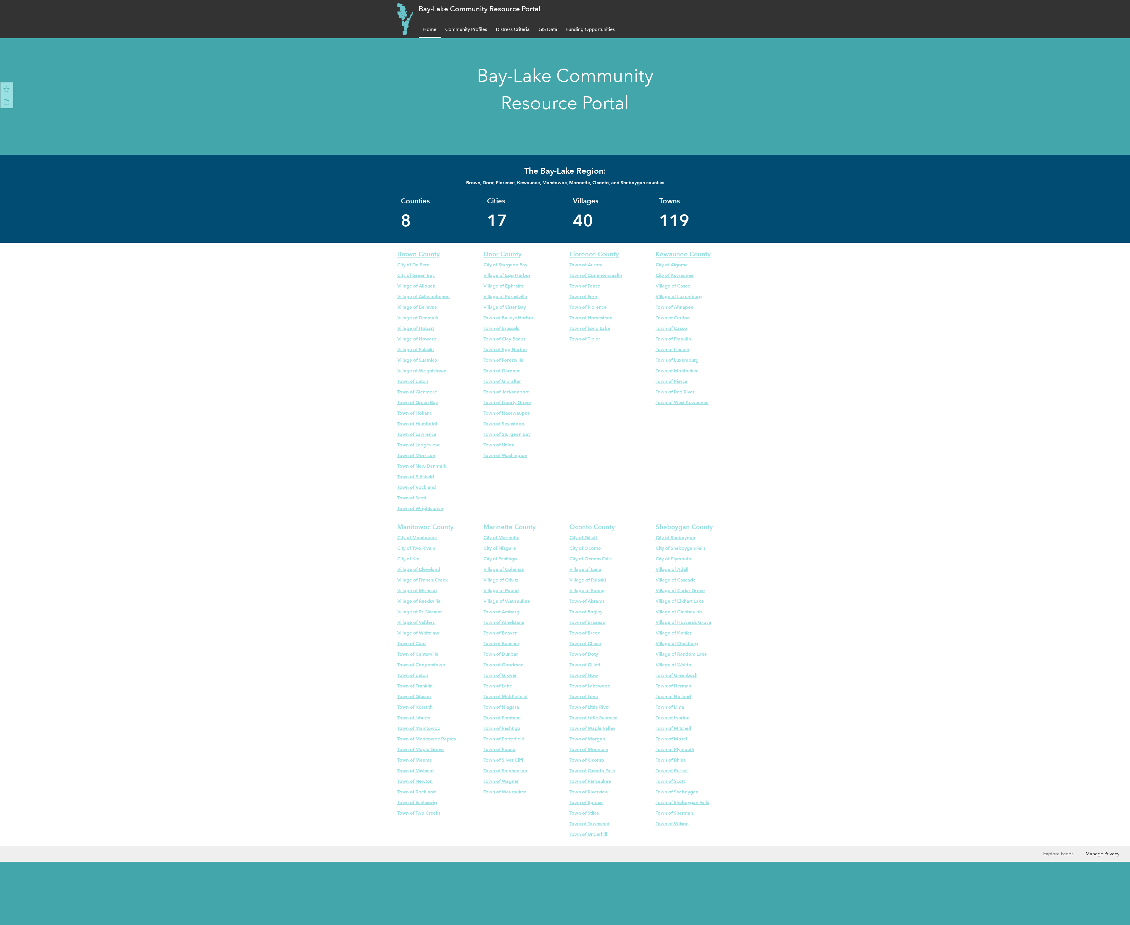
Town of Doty (583, 654)
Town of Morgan (587, 739)
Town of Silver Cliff (503, 760)
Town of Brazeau (587, 622)
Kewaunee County (683, 254)
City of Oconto (585, 548)
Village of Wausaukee (506, 601)
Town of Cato (411, 643)
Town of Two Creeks (419, 813)
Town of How (583, 675)
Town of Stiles (584, 813)
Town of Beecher (501, 643)
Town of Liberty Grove (507, 402)
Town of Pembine (502, 717)
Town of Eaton (412, 381)
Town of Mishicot (415, 770)
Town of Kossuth (415, 707)
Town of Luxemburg (677, 360)
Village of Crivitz (501, 580)
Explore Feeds (1058, 853)
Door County (502, 254)
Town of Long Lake (589, 328)
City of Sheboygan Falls (681, 548)
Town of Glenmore (417, 392)
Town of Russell (672, 770)
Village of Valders (416, 622)
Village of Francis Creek (422, 580)
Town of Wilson (672, 823)
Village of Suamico (417, 360)
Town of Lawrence (416, 434)
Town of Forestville (503, 360)
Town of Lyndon (672, 717)
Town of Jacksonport (506, 392)
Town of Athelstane (503, 622)
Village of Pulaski (415, 349)
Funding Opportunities (590, 29)
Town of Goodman (503, 664)
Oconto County (592, 527)
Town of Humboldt (417, 423)
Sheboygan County (684, 527)
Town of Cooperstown (421, 664)
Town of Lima (670, 707)
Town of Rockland (416, 487)
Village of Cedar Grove (680, 590)
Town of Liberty (413, 717)
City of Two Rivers (416, 548)
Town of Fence (584, 286)
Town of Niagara (501, 707)
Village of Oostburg (677, 643)
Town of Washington (505, 455)
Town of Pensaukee (590, 781)
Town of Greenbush (676, 675)
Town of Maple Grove (420, 749)
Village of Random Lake (681, 654)
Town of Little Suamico (593, 717)
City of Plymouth (673, 559)
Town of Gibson (414, 696)
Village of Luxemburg (679, 296)
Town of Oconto (586, 760)
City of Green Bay (416, 275)
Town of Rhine (671, 760)
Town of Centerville (417, 654)
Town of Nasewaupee (506, 413)
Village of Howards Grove (683, 622)
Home (429, 29)
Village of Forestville (505, 296)
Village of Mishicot (417, 590)
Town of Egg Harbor (505, 349)
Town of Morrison (416, 455)
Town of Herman (673, 686)
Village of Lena (585, 569)
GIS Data (548, 29)
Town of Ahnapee (674, 307)
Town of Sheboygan (677, 792)
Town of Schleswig (417, 802)
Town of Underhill (588, 834)
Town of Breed (585, 633)
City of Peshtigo (500, 559)
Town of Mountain (588, 749)
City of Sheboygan (675, 537)
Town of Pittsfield (415, 476)
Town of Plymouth (675, 749)
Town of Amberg (501, 612)
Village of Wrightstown (421, 370)
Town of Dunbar (500, 654)
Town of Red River (675, 392)
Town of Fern (583, 296)
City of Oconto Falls (590, 559)
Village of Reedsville (419, 601)
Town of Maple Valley (592, 728)
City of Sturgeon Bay (505, 265)
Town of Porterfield (503, 739)
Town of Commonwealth (595, 275)
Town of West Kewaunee (682, 402)
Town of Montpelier (677, 370)
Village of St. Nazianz (420, 612)
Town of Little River (589, 707)
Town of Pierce (671, 381)
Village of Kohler (674, 633)
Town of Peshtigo (501, 728)
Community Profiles (466, 29)
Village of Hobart (415, 328)
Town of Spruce (586, 802)
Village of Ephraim (503, 286)
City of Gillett (583, 537)
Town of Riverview (589, 792)
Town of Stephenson (505, 770)
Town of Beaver (500, 633)
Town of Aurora (586, 265)
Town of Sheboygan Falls (682, 802)
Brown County (418, 254)
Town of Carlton (673, 317)
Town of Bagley (585, 612)
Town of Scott (411, 498)
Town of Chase (585, 643)
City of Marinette (501, 537)
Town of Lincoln (672, 349)
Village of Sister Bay (504, 307)
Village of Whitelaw (418, 633)
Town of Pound (499, 749)
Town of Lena (583, 696)
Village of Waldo (673, 664)
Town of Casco (671, 328)
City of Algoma (672, 265)
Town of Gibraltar (502, 381)
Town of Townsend (589, 823)
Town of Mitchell (673, 728)
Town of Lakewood (590, 686)
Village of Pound (501, 590)
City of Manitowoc (417, 537)
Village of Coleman (503, 569)
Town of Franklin (673, 339)
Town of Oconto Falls (592, 770)
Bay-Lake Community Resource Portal (479, 8)
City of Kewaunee (675, 275)
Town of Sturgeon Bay (507, 434)
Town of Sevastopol (504, 423)
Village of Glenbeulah (679, 612)
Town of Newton (415, 781)
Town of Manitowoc (418, 728)
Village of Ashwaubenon (423, 296)
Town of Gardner (501, 370)
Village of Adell (672, 569)
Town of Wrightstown (420, 508)
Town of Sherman (674, 813)
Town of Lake (497, 686)
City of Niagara (499, 548)
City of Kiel (409, 559)
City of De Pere (413, 265)
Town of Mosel (671, 739)
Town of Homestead (591, 317)
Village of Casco (673, 286)
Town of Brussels (501, 328)
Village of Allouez (416, 286)
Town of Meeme (414, 760)
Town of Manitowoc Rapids (426, 739)
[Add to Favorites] (6, 88)
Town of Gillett (584, 664)
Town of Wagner (501, 781)
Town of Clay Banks (504, 339)
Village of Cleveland (418, 569)
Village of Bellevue (417, 307)
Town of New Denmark (422, 466)
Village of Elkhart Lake (680, 601)
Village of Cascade (676, 580)
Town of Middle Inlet (505, 696)
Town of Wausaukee (505, 792)
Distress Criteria (513, 29)
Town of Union (498, 445)
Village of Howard (416, 339)
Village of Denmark (418, 317)
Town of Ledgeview (418, 445)
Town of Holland (415, 413)
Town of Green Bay (417, 402)
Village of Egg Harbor (507, 275)
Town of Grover (500, 675)
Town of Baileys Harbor (508, 317)
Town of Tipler (584, 339)
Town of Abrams (586, 601)
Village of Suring (587, 590)
